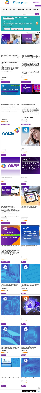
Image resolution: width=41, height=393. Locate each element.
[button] (5, 9)
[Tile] (39, 33)
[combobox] (31, 32)
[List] (37, 33)
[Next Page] (39, 388)
